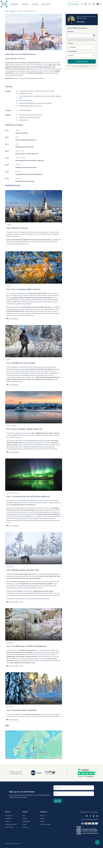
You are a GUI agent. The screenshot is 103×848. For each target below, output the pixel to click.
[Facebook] (87, 816)
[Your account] (99, 4)
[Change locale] (85, 4)
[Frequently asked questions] (94, 4)
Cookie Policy (26, 821)
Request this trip (81, 61)
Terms (24, 824)
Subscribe (57, 801)
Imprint (42, 821)
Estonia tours (13, 11)
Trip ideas (35, 4)
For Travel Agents (45, 824)
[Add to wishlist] (59, 16)
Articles (7, 821)
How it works (45, 4)
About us (42, 815)
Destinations (9, 815)
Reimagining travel (11, 824)
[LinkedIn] (93, 816)
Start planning (73, 4)
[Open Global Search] (82, 4)
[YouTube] (97, 816)
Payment (25, 827)
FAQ (24, 815)
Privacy (25, 818)
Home (6, 11)
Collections (8, 818)
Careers (42, 818)
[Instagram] (90, 816)
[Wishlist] (89, 4)
